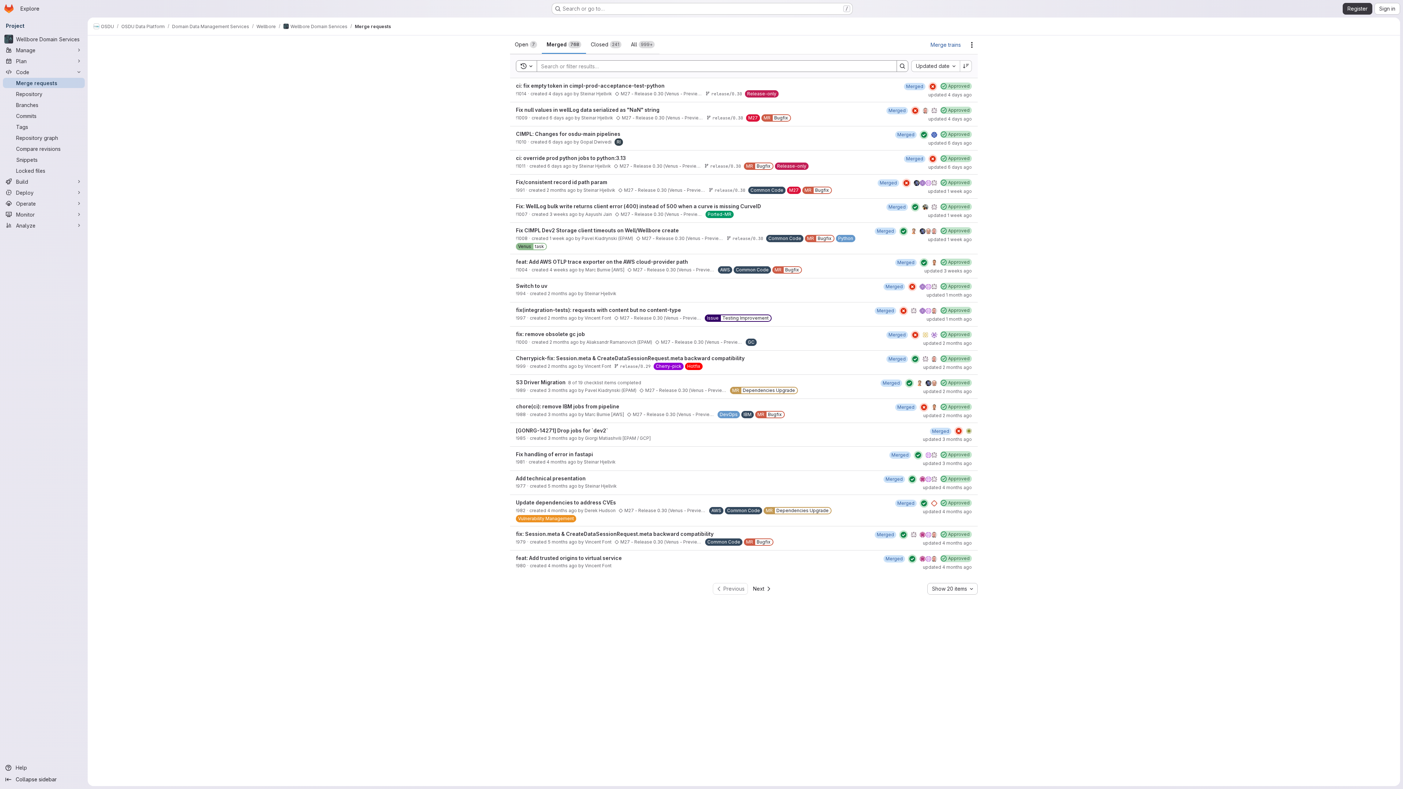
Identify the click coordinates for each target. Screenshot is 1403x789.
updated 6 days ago (950, 143)
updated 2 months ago (947, 343)
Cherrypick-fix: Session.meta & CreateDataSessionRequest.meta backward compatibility (630, 358)
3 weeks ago (564, 214)
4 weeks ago (564, 269)
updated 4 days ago (950, 95)
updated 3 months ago (947, 439)
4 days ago (560, 93)
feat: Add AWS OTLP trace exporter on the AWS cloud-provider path (602, 262)
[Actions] (972, 45)
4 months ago (561, 462)
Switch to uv (531, 286)
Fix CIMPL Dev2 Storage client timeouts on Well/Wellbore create (597, 230)
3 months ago (562, 390)
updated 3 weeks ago (948, 271)
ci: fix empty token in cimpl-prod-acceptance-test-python (590, 86)
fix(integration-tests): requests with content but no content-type (598, 310)
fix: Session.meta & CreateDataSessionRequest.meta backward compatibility (615, 534)
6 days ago (562, 118)
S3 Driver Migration (541, 382)
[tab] (526, 44)
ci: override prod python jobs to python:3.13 (571, 158)
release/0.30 (726, 93)
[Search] (902, 66)
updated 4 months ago (947, 487)
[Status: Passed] (924, 134)
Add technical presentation (551, 478)
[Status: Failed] (932, 86)
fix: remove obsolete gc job (550, 334)
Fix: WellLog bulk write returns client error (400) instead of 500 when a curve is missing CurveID (638, 206)
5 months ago (562, 486)
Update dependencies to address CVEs (566, 502)
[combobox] (935, 66)
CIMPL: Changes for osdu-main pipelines (568, 134)
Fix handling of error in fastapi (554, 454)
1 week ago (562, 238)
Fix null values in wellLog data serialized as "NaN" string (587, 110)
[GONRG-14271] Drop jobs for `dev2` (562, 430)
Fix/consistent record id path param (561, 182)
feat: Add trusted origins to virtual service (569, 558)
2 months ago (561, 190)
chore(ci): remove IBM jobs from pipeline (567, 406)
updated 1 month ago (949, 295)
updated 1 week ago (950, 191)
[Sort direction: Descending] (966, 66)
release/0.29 (635, 366)
